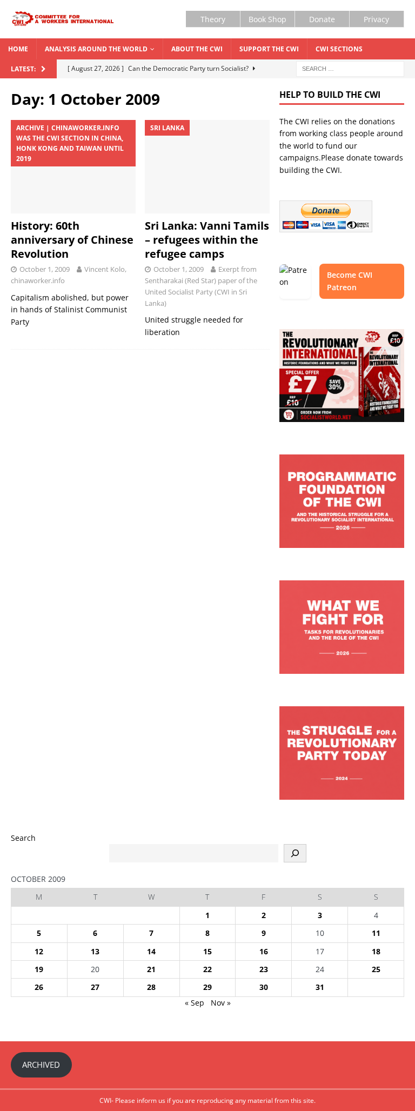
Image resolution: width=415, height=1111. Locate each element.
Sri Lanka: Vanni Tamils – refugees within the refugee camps (207, 239)
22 (207, 969)
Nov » (221, 1003)
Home (18, 48)
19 (39, 969)
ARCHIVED (41, 1064)
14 (151, 951)
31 (320, 987)
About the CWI (197, 48)
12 (39, 951)
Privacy (376, 19)
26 (39, 987)
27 (95, 987)
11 (376, 933)
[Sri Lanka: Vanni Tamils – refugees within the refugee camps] (207, 167)
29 (207, 987)
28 (151, 987)
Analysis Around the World (96, 48)
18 (376, 951)
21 (151, 969)
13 (95, 951)
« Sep (194, 1003)
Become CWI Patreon (349, 281)
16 (263, 951)
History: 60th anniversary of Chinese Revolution (72, 239)
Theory (212, 19)
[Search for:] (350, 68)
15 (207, 951)
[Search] (295, 853)
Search (23, 838)
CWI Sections (339, 48)
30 (263, 987)
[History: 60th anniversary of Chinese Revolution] (73, 167)
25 (376, 969)
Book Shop (267, 19)
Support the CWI (269, 48)
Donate (322, 19)
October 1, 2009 (44, 269)
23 (263, 969)
